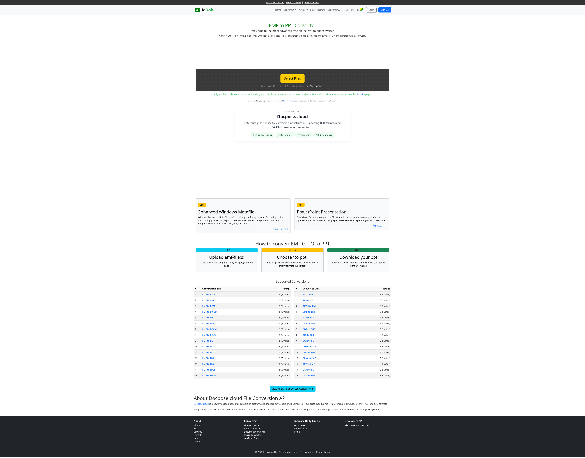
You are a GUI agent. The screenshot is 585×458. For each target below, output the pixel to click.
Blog (312, 9)
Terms (276, 100)
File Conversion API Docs (357, 425)
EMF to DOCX (209, 335)
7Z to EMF (308, 294)
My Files (356, 9)
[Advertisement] (292, 54)
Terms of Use (307, 452)
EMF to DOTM (209, 346)
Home (278, 9)
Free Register (301, 428)
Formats (321, 9)
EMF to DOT (208, 340)
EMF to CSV (208, 300)
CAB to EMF (309, 323)
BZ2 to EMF (308, 317)
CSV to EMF (309, 363)
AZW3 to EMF (309, 306)
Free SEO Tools (293, 2)
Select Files (292, 78)
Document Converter (254, 431)
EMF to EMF (208, 358)
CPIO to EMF (309, 358)
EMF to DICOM (209, 311)
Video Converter (252, 425)
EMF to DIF (207, 317)
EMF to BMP (208, 294)
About (197, 425)
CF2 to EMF (308, 335)
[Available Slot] (311, 2)
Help (346, 9)
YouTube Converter (254, 438)
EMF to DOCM (209, 329)
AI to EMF (308, 300)
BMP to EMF (309, 311)
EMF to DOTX (209, 352)
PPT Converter (379, 226)
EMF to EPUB (209, 369)
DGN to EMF (309, 375)
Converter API (335, 9)
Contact (198, 441)
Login (371, 9)
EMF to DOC (208, 323)
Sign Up (385, 9)
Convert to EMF (280, 229)
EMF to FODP (209, 375)
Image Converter (252, 434)
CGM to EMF (309, 340)
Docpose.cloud (292, 116)
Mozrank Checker (275, 2)
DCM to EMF (309, 369)
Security (360, 94)
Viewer (302, 9)
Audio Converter (252, 428)
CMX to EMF (309, 352)
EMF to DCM (208, 306)
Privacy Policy (289, 100)
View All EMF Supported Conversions (293, 388)
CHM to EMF (309, 346)
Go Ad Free (299, 425)
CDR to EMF (309, 329)
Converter (289, 9)
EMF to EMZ (208, 363)
